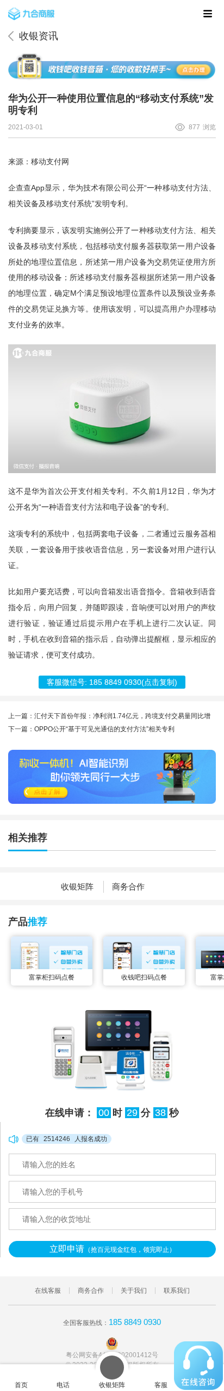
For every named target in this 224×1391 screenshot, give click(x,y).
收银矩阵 (77, 886)
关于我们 (134, 1290)
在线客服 (48, 1290)
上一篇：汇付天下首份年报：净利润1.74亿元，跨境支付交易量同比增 (109, 716)
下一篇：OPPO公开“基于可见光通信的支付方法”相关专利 (91, 729)
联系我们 (177, 1290)
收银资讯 (38, 36)
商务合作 (128, 886)
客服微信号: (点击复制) (112, 682)
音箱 (108, 592)
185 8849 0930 (135, 1322)
